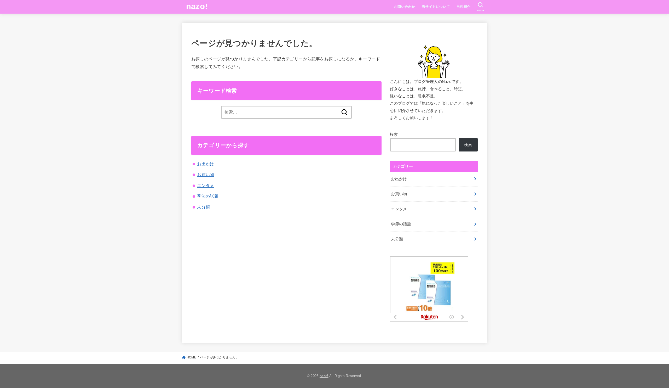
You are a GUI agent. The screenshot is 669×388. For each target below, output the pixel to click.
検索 (394, 134)
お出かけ (205, 163)
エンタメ (205, 185)
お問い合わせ (404, 7)
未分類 (203, 207)
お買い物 (205, 174)
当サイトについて (436, 7)
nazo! (197, 6)
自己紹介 (464, 7)
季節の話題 (207, 196)
